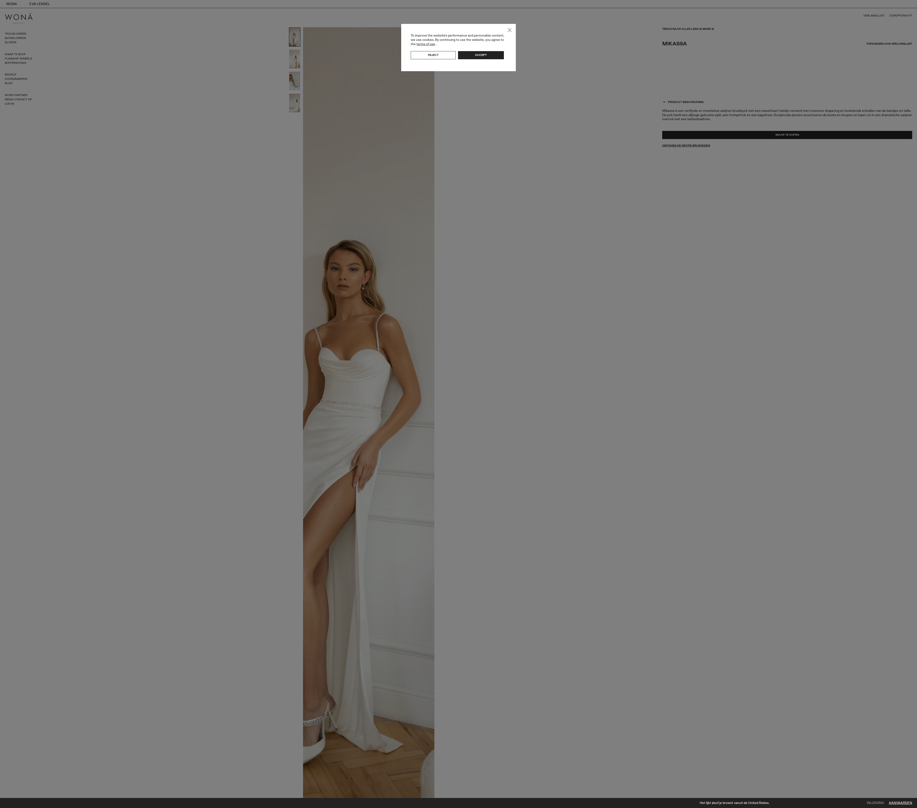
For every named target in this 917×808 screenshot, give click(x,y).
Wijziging (875, 803)
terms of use (425, 44)
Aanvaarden (900, 803)
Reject (433, 55)
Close (509, 30)
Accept (481, 55)
